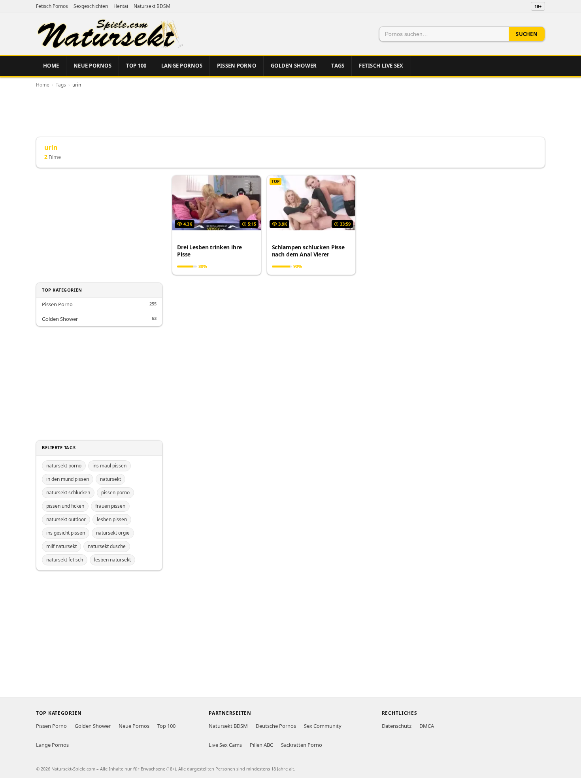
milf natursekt (61, 546)
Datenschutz (396, 725)
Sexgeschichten (91, 6)
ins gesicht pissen (65, 532)
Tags (337, 65)
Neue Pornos (92, 65)
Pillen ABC (261, 744)
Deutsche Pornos (276, 725)
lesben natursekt (112, 559)
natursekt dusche (107, 546)
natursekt (110, 479)
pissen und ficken (65, 506)
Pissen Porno (236, 65)
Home (51, 65)
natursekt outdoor (66, 519)
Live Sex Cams (225, 744)
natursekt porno (63, 465)
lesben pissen (112, 519)
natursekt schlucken (68, 492)
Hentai (120, 6)
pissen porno (115, 492)
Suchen (527, 34)
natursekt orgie (113, 532)
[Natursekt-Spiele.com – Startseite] (109, 34)
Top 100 (136, 65)
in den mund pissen (67, 479)
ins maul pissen (109, 465)
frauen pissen (110, 506)
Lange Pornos (181, 65)
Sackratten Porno (301, 744)
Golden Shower (294, 65)
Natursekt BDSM (152, 6)
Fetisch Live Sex (381, 65)
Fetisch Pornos (52, 6)
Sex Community (322, 725)
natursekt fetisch (64, 559)
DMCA (426, 725)
